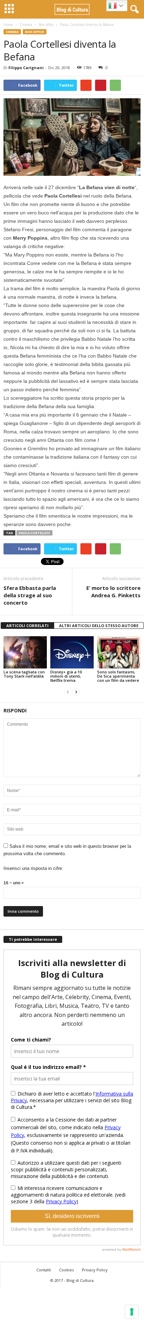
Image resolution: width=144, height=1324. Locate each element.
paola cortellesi (34, 533)
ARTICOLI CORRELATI (27, 625)
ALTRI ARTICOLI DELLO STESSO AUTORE (98, 625)
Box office (46, 24)
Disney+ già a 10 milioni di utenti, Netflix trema (66, 676)
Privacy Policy (95, 1269)
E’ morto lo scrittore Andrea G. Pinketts (113, 591)
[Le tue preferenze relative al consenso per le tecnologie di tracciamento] (131, 1311)
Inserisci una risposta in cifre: (33, 868)
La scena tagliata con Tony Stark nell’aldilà (24, 674)
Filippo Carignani (26, 67)
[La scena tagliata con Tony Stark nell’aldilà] (25, 652)
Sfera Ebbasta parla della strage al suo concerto (29, 595)
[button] (133, 9)
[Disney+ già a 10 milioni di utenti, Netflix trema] (72, 652)
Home (8, 24)
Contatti (43, 1269)
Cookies (66, 1269)
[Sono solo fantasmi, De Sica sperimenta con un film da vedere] (119, 652)
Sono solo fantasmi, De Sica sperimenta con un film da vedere (118, 676)
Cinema (26, 24)
